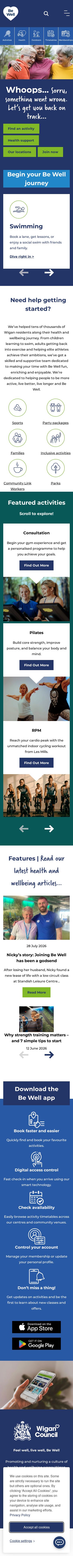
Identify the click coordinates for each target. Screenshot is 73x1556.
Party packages (56, 423)
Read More (36, 992)
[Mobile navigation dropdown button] (66, 13)
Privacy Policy (20, 1515)
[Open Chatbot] (59, 1542)
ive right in (22, 256)
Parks (55, 483)
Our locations (19, 152)
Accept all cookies (37, 1527)
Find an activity (21, 129)
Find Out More (36, 565)
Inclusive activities (56, 453)
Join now (50, 152)
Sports (17, 423)
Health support (21, 140)
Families (17, 453)
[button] (23, 272)
